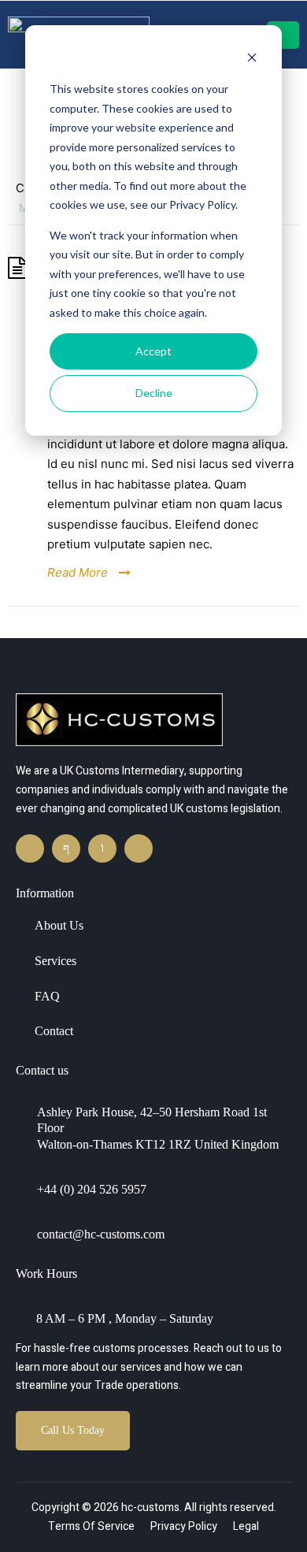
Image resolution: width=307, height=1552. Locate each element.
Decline (153, 392)
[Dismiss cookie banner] (251, 59)
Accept (153, 351)
